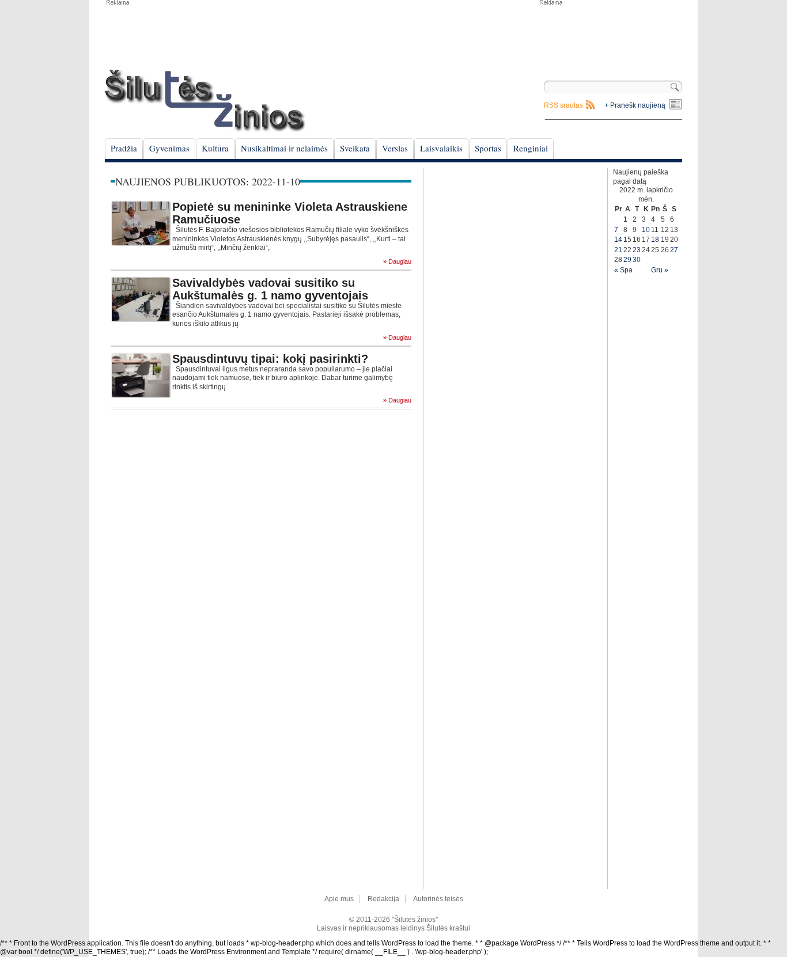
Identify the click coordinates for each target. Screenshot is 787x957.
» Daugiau (397, 262)
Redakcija (383, 899)
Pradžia (124, 148)
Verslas (395, 148)
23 (637, 250)
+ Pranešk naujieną (634, 105)
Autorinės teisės (438, 899)
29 (627, 260)
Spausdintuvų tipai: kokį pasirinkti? (270, 358)
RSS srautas (563, 105)
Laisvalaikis (441, 148)
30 (637, 260)
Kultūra (215, 148)
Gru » (659, 270)
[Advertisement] (610, 34)
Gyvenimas (169, 148)
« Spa (623, 270)
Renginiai (530, 148)
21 (618, 250)
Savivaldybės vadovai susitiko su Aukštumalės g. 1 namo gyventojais (270, 289)
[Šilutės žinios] (205, 100)
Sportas (488, 148)
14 (618, 240)
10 (646, 230)
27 (674, 250)
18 (655, 240)
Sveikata (355, 148)
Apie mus (339, 899)
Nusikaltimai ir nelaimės (284, 148)
